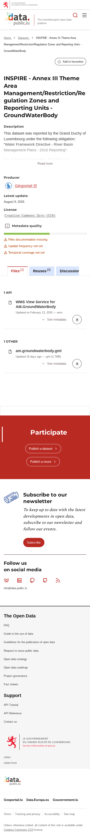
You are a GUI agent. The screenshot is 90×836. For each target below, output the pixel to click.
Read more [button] (45, 163)
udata (7, 757)
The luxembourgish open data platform (54, 21)
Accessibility (52, 814)
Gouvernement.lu (65, 800)
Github (45, 580)
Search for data (75, 15)
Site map (69, 814)
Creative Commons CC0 (18, 829)
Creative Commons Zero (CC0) (30, 216)
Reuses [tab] (41, 270)
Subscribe (34, 542)
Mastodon (32, 580)
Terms (8, 814)
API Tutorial (11, 704)
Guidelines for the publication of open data (29, 642)
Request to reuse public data (21, 650)
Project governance (15, 675)
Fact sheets (11, 684)
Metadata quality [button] (7, 226)
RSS (58, 580)
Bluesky (6, 580)
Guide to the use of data (18, 633)
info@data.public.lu (15, 588)
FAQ (6, 625)
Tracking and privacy (28, 814)
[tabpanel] (45, 340)
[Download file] (77, 319)
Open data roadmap (16, 667)
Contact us (10, 721)
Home (8, 37)
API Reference (13, 713)
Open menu (84, 15)
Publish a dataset (40, 448)
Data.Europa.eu (37, 800)
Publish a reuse (40, 461)
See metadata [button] (56, 319)
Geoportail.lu (13, 800)
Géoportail (24, 186)
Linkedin (19, 580)
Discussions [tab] (72, 270)
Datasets (24, 37)
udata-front (10, 762)
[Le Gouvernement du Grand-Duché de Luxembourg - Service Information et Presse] (38, 742)
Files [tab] (17, 270)
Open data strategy (15, 659)
